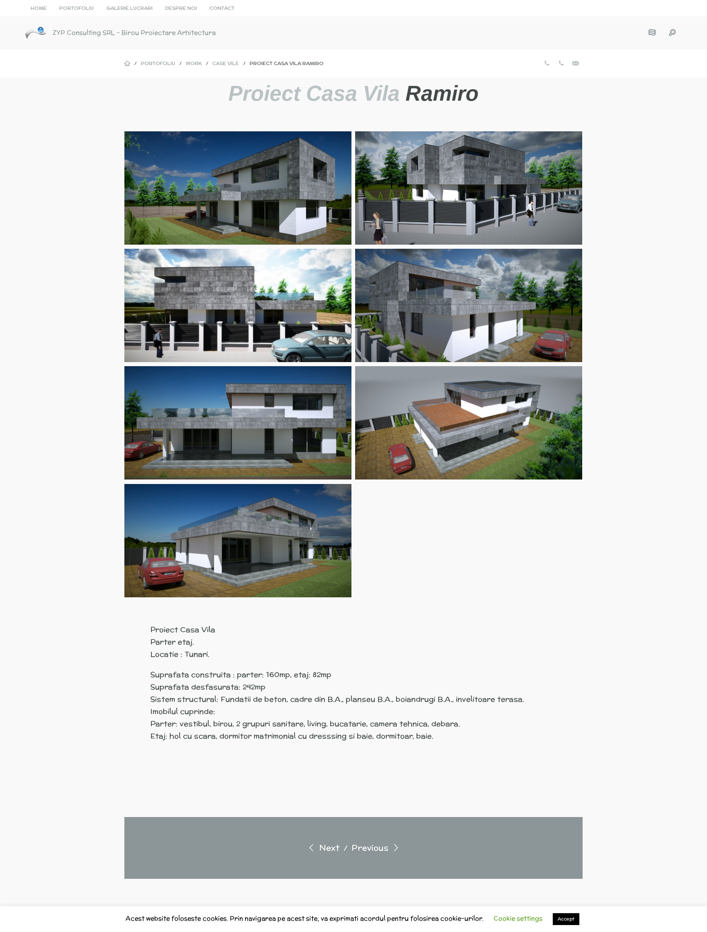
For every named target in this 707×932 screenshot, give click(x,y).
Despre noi (181, 8)
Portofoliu (76, 8)
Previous (370, 847)
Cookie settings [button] (518, 918)
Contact (221, 8)
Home (39, 8)
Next (328, 847)
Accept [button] (566, 919)
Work (194, 63)
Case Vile (225, 63)
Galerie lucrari (129, 8)
